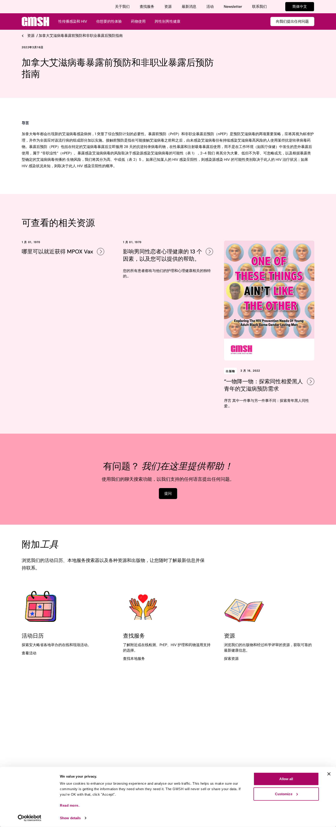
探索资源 (231, 658)
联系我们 (259, 6)
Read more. (69, 805)
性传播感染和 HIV (72, 21)
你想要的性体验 (109, 21)
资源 (168, 6)
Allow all (286, 779)
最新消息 (189, 6)
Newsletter (233, 6)
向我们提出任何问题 (292, 21)
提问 (168, 493)
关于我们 (122, 6)
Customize (283, 794)
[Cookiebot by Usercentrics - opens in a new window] (30, 818)
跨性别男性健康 (167, 21)
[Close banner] (329, 774)
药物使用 (138, 21)
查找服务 (147, 6)
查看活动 (29, 653)
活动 (210, 6)
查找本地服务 (134, 658)
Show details (70, 818)
